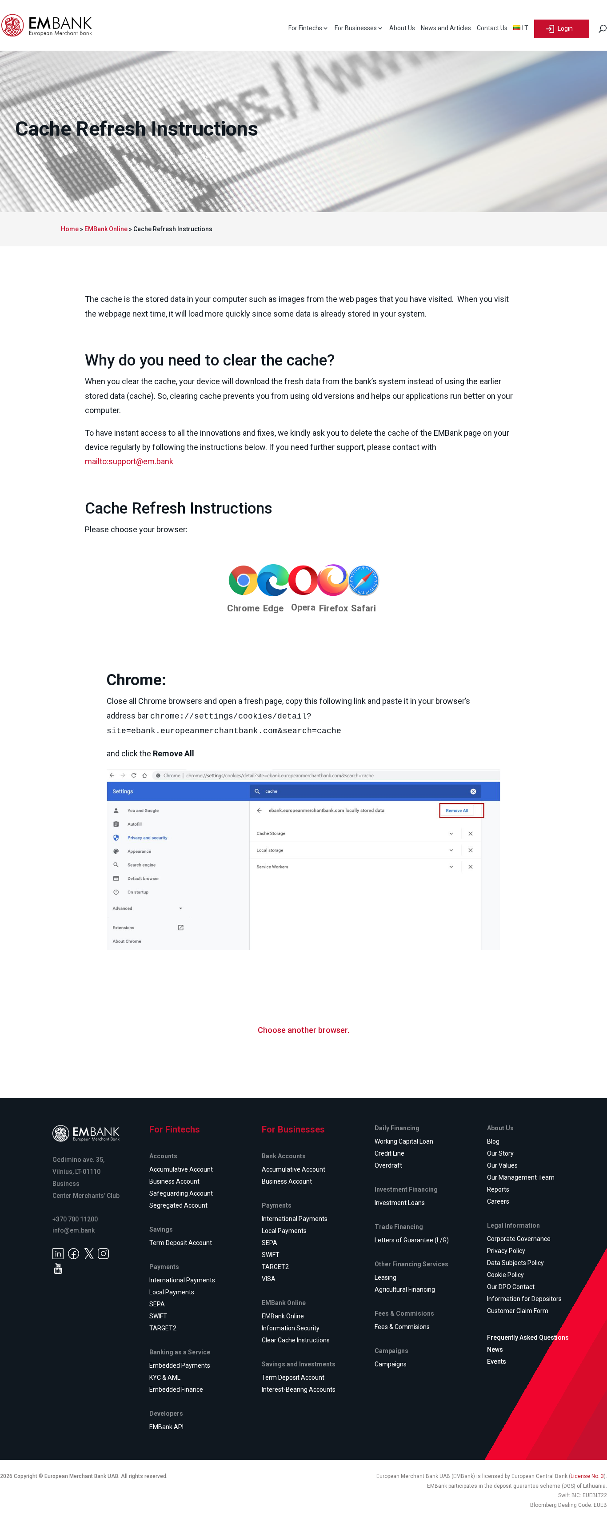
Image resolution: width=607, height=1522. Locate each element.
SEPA (157, 1304)
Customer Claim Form (517, 1310)
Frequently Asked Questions (528, 1337)
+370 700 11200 (75, 1219)
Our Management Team (521, 1177)
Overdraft (388, 1165)
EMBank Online (106, 229)
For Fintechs (305, 28)
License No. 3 (587, 1476)
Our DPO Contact (511, 1286)
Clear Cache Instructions (296, 1340)
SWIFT (158, 1316)
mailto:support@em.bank (129, 461)
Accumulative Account (181, 1169)
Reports (498, 1189)
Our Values (502, 1165)
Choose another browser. (303, 1030)
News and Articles (446, 28)
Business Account (174, 1181)
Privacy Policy (506, 1250)
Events (496, 1361)
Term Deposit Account (180, 1242)
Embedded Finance (176, 1389)
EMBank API (166, 1426)
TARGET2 (162, 1328)
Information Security (290, 1328)
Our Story (500, 1153)
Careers (498, 1201)
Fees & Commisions (402, 1326)
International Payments (182, 1280)
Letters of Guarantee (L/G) (412, 1240)
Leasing (385, 1277)
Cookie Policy (505, 1274)
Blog (493, 1141)
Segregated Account (178, 1205)
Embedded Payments (179, 1365)
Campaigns (391, 1364)
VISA (269, 1278)
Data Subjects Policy (515, 1262)
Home (70, 229)
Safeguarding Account (181, 1193)
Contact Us (492, 28)
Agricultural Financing (405, 1289)
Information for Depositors (524, 1298)
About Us (402, 28)
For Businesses (356, 28)
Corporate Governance (519, 1238)
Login (564, 28)
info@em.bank (73, 1230)
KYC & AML (164, 1377)
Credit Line (389, 1153)
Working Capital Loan (404, 1141)
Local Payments (171, 1292)
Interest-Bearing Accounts (298, 1389)
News (495, 1349)
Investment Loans (400, 1202)
